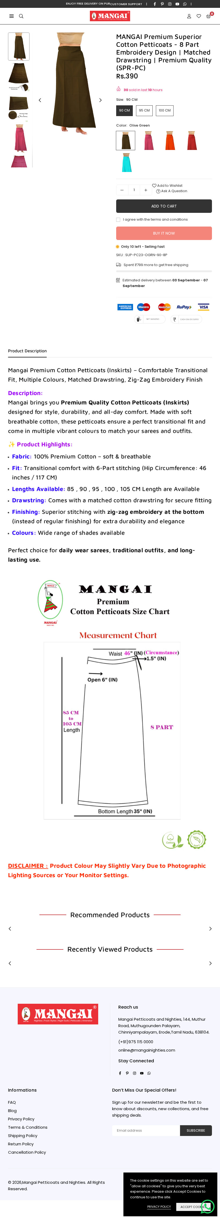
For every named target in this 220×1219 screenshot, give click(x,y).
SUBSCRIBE (196, 1130)
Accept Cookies (193, 1207)
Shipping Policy (22, 1135)
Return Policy (21, 1144)
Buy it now (164, 233)
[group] (70, 84)
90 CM (124, 110)
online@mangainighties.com (146, 1050)
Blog (12, 1110)
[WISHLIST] (199, 15)
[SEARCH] (21, 15)
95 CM (144, 110)
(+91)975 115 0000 (135, 1042)
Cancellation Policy (27, 1152)
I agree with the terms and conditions (155, 219)
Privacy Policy (21, 1119)
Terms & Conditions (27, 1127)
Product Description (27, 350)
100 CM (165, 110)
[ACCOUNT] (189, 15)
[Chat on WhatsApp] (208, 1207)
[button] (11, 15)
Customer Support (126, 4)
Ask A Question (173, 190)
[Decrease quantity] (122, 190)
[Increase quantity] (146, 190)
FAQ (12, 1102)
